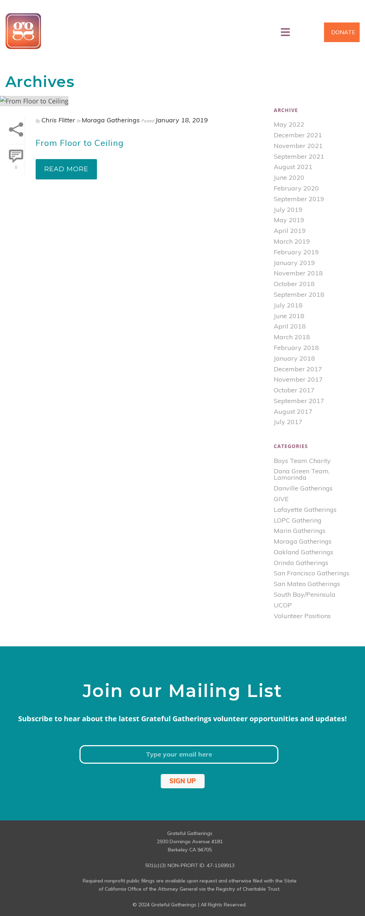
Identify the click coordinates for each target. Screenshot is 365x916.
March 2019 (292, 241)
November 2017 (298, 379)
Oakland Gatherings (303, 552)
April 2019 (290, 231)
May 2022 (289, 124)
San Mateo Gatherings (307, 584)
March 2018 (292, 337)
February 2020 (296, 188)
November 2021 (298, 146)
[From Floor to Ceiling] (133, 100)
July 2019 (288, 210)
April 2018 (290, 326)
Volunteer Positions (302, 616)
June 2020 (289, 177)
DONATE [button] (343, 32)
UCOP (283, 605)
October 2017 (294, 390)
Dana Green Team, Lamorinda (302, 474)
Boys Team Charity (302, 461)
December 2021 (298, 135)
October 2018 (294, 284)
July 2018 (288, 305)
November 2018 (298, 273)
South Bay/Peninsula (304, 594)
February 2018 (296, 348)
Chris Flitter (58, 120)
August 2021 (293, 167)
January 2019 (294, 263)
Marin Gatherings (299, 531)
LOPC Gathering (298, 520)
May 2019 (289, 220)
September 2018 (299, 294)
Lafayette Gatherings (305, 510)
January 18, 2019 (181, 120)
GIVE (281, 499)
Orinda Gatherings (301, 563)
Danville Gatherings (303, 488)
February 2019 (296, 252)
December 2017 (298, 369)
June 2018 (289, 316)
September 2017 (299, 401)
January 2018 (294, 358)
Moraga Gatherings (111, 120)
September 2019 (299, 199)
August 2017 (293, 411)
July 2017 (288, 422)
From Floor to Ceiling (80, 142)
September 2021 (299, 156)
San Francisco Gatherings (311, 573)
